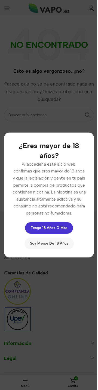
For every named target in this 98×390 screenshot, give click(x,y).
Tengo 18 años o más (49, 228)
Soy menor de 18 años (49, 243)
